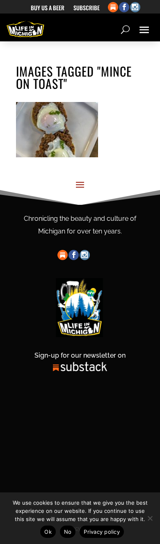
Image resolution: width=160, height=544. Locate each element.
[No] (150, 518)
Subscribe (86, 8)
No (68, 531)
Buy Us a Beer (47, 8)
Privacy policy (102, 531)
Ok (48, 531)
